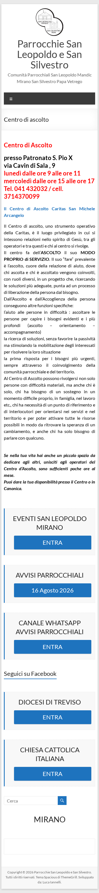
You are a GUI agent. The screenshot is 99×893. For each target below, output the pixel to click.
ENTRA (52, 542)
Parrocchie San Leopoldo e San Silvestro (49, 54)
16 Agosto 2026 (52, 590)
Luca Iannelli (52, 882)
